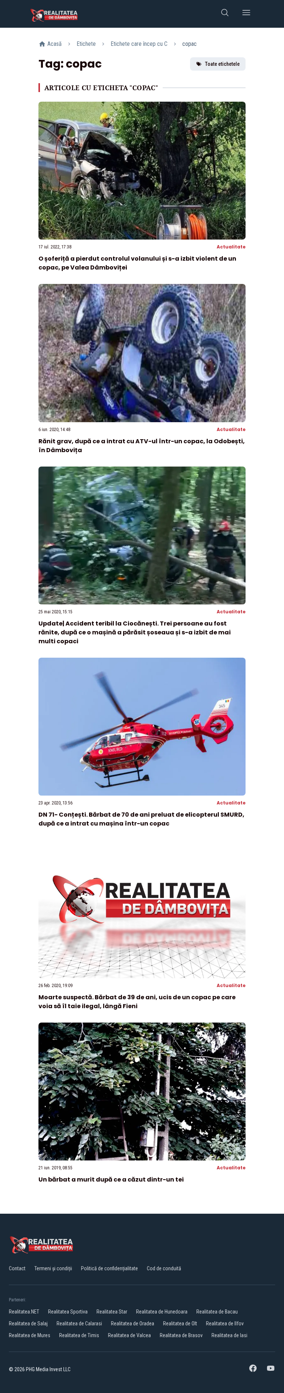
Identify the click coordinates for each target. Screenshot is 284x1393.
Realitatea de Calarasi (79, 1323)
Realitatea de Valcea (129, 1335)
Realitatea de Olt (180, 1323)
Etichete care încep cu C (139, 43)
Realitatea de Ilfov (225, 1323)
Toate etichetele (222, 64)
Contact (17, 1268)
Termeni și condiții (53, 1268)
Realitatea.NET (24, 1312)
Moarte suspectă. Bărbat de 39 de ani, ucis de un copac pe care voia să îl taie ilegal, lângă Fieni (137, 1001)
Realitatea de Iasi (229, 1335)
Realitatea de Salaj (28, 1323)
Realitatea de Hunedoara (161, 1312)
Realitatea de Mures (29, 1335)
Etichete (86, 43)
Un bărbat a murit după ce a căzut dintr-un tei (111, 1179)
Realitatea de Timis (79, 1335)
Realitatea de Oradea (132, 1323)
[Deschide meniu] (246, 13)
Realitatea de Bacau (217, 1312)
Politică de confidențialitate (109, 1268)
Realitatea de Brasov (181, 1335)
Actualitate (231, 247)
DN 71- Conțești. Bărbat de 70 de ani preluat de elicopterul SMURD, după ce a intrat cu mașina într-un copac (141, 819)
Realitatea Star (112, 1312)
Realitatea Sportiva (68, 1312)
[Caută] (224, 14)
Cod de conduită (164, 1268)
